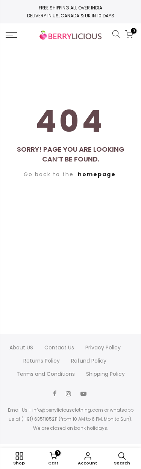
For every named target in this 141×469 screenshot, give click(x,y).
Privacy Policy (103, 347)
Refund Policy (88, 360)
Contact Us (59, 347)
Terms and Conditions (46, 374)
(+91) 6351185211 (39, 419)
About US (21, 347)
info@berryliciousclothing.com (67, 410)
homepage (97, 174)
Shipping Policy (105, 374)
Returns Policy (41, 360)
